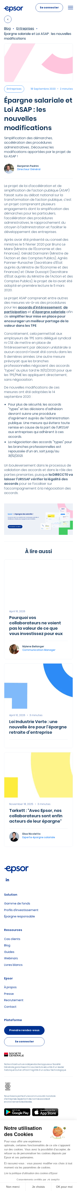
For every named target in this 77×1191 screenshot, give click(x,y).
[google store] (17, 1112)
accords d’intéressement (40, 307)
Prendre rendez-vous (24, 1030)
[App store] (45, 1112)
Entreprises (25, 28)
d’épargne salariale (49, 311)
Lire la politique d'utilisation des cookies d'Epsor (30, 1173)
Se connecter (49, 7)
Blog (7, 28)
